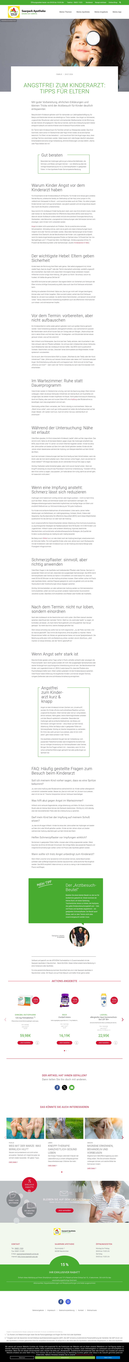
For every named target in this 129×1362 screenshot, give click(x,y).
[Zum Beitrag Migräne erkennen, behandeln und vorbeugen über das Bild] (104, 1128)
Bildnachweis (92, 1310)
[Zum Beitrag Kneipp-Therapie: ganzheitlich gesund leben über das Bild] (64, 1128)
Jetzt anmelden (64, 1210)
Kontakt (81, 1310)
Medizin (90, 1143)
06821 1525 (78, 2)
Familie (59, 74)
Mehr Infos (108, 1357)
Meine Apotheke (83, 12)
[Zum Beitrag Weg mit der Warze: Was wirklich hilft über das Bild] (25, 1128)
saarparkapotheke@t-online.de (27, 1254)
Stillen (45, 538)
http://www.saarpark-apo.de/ (28, 1257)
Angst (34, 226)
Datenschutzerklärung (66, 1310)
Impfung (74, 399)
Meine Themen (65, 12)
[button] (123, 1018)
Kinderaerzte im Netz (81, 243)
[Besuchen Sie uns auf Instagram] (68, 1301)
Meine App (117, 12)
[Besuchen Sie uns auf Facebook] (60, 1301)
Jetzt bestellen (25, 1043)
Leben (50, 1143)
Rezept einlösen (100, 2)
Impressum (51, 1310)
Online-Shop (113, 2)
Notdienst (89, 2)
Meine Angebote (101, 12)
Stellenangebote (38, 1310)
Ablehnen (22, 1357)
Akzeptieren (65, 1357)
